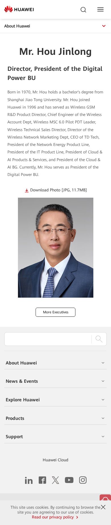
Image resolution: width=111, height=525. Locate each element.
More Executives (55, 312)
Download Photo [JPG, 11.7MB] (58, 190)
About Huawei (17, 26)
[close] (103, 507)
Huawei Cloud (55, 460)
